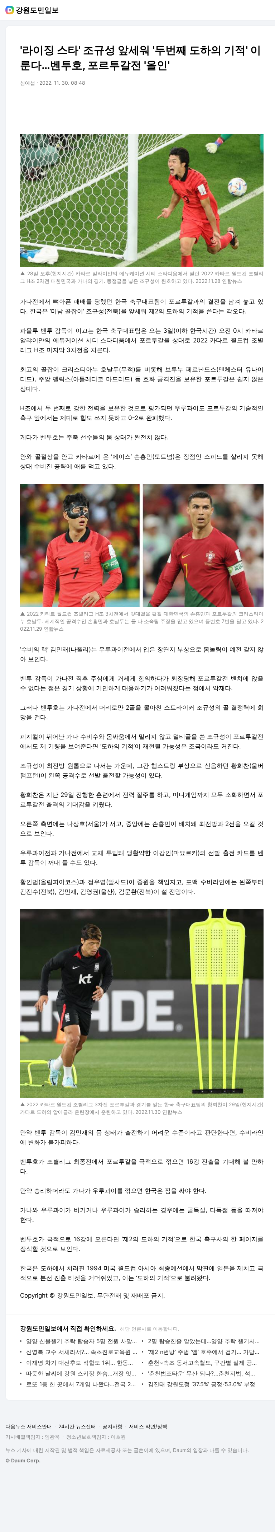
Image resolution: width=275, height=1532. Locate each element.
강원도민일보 (37, 10)
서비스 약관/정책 (148, 1426)
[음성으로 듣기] (213, 103)
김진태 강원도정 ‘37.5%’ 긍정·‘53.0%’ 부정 (201, 1384)
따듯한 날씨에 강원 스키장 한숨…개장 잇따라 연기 (82, 1373)
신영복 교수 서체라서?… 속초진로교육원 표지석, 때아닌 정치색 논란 (82, 1351)
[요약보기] (199, 103)
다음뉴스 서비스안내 (28, 1426)
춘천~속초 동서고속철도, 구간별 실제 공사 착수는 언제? (204, 1362)
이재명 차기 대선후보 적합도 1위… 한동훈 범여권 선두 (82, 1362)
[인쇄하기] (256, 103)
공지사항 (112, 1426)
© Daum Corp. (22, 1460)
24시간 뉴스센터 (77, 1426)
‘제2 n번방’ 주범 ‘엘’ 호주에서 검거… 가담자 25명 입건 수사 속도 (204, 1351)
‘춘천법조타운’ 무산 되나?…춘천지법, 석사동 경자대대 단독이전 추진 (204, 1373)
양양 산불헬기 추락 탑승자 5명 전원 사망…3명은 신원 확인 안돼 (82, 1341)
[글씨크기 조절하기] (242, 103)
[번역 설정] (228, 103)
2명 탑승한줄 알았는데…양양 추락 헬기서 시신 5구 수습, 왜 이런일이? (204, 1341)
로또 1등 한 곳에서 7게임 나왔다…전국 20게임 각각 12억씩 (82, 1384)
